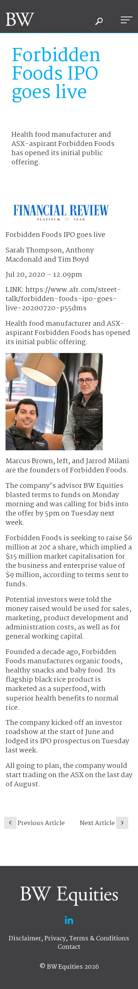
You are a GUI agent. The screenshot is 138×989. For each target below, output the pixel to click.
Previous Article (41, 823)
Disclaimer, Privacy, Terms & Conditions (69, 939)
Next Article (97, 823)
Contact (69, 947)
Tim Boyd (73, 259)
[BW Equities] (20, 19)
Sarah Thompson (34, 250)
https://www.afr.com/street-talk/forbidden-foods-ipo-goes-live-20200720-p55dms (63, 299)
